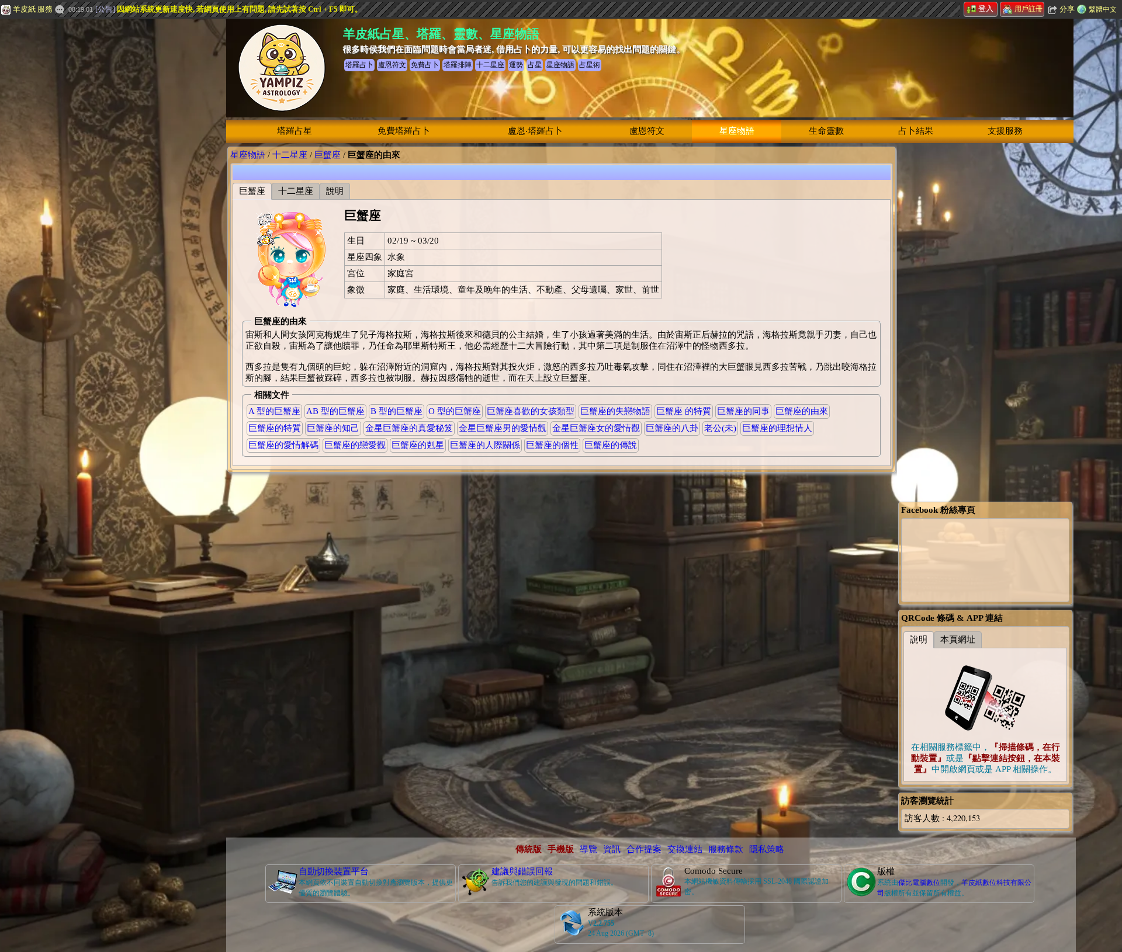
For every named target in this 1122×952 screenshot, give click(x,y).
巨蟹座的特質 (274, 428)
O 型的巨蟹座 (454, 411)
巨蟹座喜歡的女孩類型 (530, 411)
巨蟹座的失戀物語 (615, 411)
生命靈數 (826, 130)
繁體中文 (1103, 9)
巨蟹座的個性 (552, 445)
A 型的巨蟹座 (274, 411)
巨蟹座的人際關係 (485, 445)
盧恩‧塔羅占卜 (535, 130)
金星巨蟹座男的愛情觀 (502, 428)
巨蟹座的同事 (743, 411)
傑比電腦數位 (919, 882)
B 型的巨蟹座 (396, 411)
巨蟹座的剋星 (418, 445)
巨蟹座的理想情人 (777, 428)
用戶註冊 (1028, 9)
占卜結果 (915, 130)
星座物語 (736, 130)
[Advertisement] (87, 195)
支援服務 (1005, 130)
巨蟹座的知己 (333, 428)
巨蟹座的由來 (801, 411)
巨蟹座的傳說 (610, 445)
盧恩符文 (646, 130)
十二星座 (289, 154)
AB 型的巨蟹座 (335, 411)
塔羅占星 (294, 130)
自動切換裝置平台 (334, 871)
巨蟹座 (327, 154)
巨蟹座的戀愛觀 (355, 445)
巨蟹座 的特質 (683, 411)
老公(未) (720, 428)
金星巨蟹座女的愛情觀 (596, 428)
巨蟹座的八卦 (672, 428)
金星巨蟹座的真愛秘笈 (409, 428)
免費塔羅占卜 (404, 130)
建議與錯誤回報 (522, 871)
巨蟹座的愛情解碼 (283, 445)
